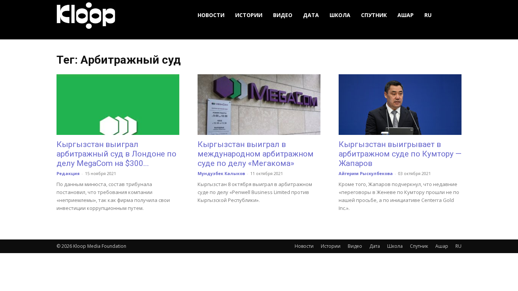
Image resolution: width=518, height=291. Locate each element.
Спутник (374, 15)
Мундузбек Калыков (221, 173)
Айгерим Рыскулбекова (366, 173)
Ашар (405, 15)
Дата (311, 15)
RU (428, 15)
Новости (211, 15)
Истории (248, 15)
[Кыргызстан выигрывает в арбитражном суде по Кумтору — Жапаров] (400, 104)
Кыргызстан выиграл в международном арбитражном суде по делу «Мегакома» (256, 154)
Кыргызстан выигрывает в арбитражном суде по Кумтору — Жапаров (400, 154)
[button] (452, 15)
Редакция (68, 173)
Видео (282, 15)
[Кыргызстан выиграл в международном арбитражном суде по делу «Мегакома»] (259, 104)
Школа (340, 15)
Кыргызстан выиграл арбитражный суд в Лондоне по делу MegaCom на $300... (116, 154)
